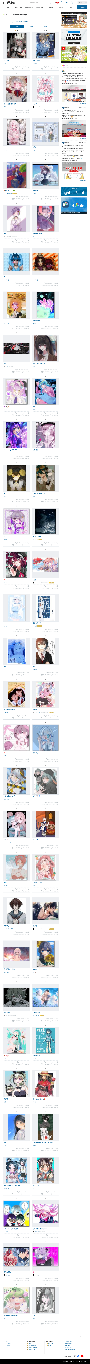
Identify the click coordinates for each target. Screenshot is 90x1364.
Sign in (66, 2)
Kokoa (34, 799)
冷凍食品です (37, 623)
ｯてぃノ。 (35, 669)
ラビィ (35, 104)
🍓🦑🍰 (6, 1055)
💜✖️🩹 (6, 406)
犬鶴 (9, 366)
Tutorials (8, 1345)
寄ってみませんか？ (39, 363)
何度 (34, 666)
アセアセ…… (8, 926)
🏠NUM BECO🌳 (9, 190)
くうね (40, 1275)
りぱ (5, 669)
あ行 (5, 63)
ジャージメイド (37, 882)
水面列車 (35, 190)
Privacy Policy (68, 1343)
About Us (67, 1345)
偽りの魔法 (7, 1272)
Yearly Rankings (32, 1349)
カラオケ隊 (6, 323)
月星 (34, 406)
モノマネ (35, 839)
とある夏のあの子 (9, 796)
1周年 (34, 580)
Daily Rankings (32, 1345)
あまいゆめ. (6, 972)
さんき (5, 409)
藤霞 (5, 233)
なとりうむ (6, 799)
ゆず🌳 (34, 972)
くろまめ (6, 1231)
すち (34, 150)
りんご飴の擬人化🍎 (39, 1099)
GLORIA (6, 453)
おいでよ (6, 60)
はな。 (5, 496)
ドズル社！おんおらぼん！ (12, 1228)
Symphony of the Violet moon (13, 450)
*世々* (5, 1318)
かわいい (35, 709)
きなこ (34, 885)
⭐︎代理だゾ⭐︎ (36, 1055)
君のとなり (36, 1185)
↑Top (79, 1336)
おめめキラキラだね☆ (40, 1228)
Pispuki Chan (9, 193)
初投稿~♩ (7, 1099)
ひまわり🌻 (36, 969)
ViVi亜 (5, 582)
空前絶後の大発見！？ (40, 493)
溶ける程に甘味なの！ (11, 104)
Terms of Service (69, 1341)
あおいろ (35, 63)
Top (7, 1341)
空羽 (34, 409)
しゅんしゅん (41, 582)
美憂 (5, 1102)
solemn (34, 323)
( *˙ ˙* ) (34, 1102)
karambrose (37, 277)
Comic (49, 1345)
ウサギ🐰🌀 (36, 796)
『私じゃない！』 (38, 60)
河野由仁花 (6, 1188)
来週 (5, 1142)
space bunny (37, 320)
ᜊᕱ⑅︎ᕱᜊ (35, 450)
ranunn (34, 453)
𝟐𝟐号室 (5, 539)
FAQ (7, 1347)
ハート (6, 623)
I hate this (7, 277)
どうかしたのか (7, 842)
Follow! (74, 191)
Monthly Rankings (33, 1347)
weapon (41, 106)
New (30, 1343)
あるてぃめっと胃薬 (8, 929)
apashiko (40, 1231)
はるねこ (6, 885)
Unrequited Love (9, 709)
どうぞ (6, 320)
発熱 (5, 666)
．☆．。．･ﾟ (37, 1315)
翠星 (34, 496)
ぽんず (34, 1188)
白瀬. (5, 755)
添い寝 (35, 926)
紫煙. (34, 366)
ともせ (34, 193)
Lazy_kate (6, 712)
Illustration (50, 1343)
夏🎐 (5, 882)
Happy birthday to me (11, 1315)
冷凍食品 (35, 626)
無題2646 (7, 1012)
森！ (34, 842)
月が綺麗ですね (37, 233)
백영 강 (34, 1145)
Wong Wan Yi (36, 1015)
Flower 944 (36, 1012)
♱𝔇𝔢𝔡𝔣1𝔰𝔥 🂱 (6, 280)
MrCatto (34, 539)
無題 (5, 363)
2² (11, 236)
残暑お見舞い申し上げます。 (13, 1185)
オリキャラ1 (36, 753)
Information (8, 1343)
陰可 (34, 1318)
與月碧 (10, 1275)
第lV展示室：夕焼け (10, 969)
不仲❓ (6, 839)
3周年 (34, 147)
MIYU (5, 1058)
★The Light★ (37, 536)
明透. (5, 106)
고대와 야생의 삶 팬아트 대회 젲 (43, 1142)
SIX (11, 1015)
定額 (5, 1145)
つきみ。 (6, 150)
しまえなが (35, 755)
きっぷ (34, 1058)
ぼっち (34, 236)
